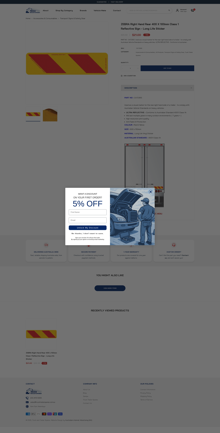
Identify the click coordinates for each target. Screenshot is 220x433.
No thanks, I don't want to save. (88, 233)
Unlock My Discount (87, 228)
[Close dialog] (150, 192)
